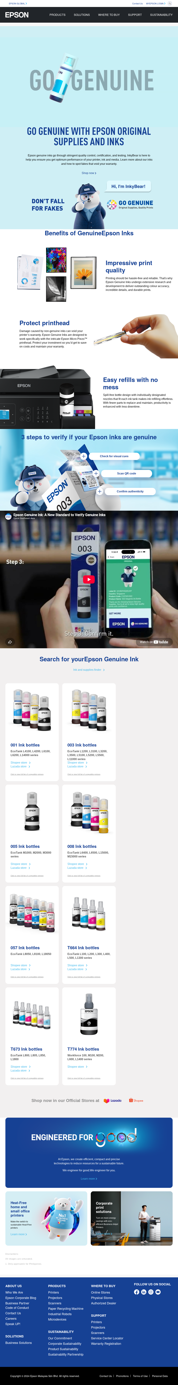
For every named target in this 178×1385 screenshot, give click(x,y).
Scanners (54, 1303)
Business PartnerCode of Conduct (17, 1305)
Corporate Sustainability (64, 1343)
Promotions (122, 1376)
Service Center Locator (107, 1338)
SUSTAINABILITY (161, 15)
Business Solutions (18, 1342)
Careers (11, 1318)
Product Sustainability (63, 1349)
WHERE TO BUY (109, 15)
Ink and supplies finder (87, 669)
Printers (53, 1292)
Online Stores (100, 1292)
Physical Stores (102, 1297)
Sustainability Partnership (65, 1354)
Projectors (55, 1297)
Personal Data (160, 1376)
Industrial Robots (60, 1314)
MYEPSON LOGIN (155, 3)
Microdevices (57, 1319)
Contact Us (137, 3)
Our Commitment (60, 1338)
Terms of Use (140, 1376)
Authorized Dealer (103, 1303)
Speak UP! (12, 1323)
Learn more (88, 1178)
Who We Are (14, 1292)
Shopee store (19, 762)
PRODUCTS (58, 15)
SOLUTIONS (82, 15)
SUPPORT (135, 15)
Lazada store (19, 766)
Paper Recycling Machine (65, 1308)
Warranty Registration (106, 1343)
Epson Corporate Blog (20, 1297)
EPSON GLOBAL (17, 3)
